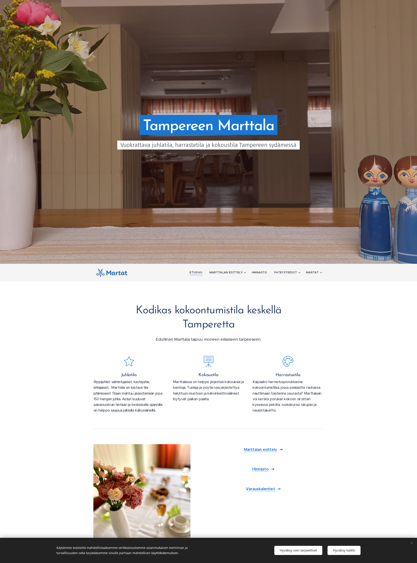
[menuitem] (197, 272)
